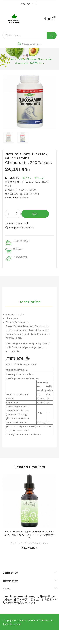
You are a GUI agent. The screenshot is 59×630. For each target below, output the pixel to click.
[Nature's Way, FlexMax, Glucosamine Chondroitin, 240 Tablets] (8, 137)
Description (29, 302)
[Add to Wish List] (29, 524)
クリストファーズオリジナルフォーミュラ (29, 543)
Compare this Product (21, 227)
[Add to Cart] (23, 524)
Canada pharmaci (39, 620)
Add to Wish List (18, 223)
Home (29, 55)
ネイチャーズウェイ (33, 178)
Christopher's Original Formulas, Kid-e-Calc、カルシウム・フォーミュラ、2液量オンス (29, 535)
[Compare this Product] (35, 524)
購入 (35, 213)
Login (49, 18)
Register (45, 18)
